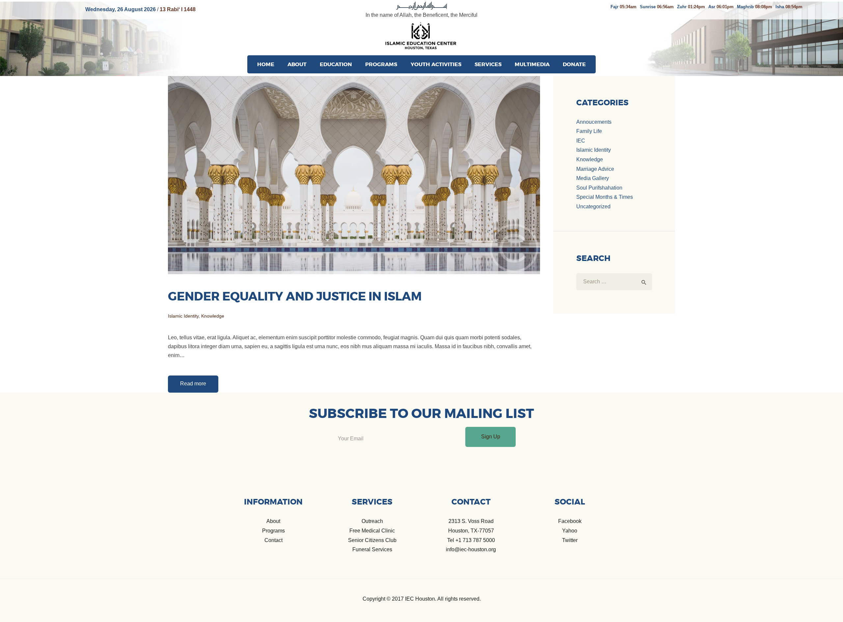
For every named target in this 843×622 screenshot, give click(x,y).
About (273, 521)
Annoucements (594, 122)
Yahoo (569, 530)
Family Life (589, 131)
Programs (273, 530)
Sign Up (490, 436)
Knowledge (212, 316)
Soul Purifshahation (599, 188)
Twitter (570, 540)
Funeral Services (372, 549)
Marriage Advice (595, 169)
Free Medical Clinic (372, 530)
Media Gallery (592, 178)
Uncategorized (593, 206)
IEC (580, 140)
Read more (193, 383)
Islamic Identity (183, 316)
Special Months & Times (604, 197)
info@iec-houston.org (471, 549)
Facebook (570, 521)
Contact (273, 540)
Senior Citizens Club (372, 540)
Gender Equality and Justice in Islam (295, 296)
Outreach (372, 521)
